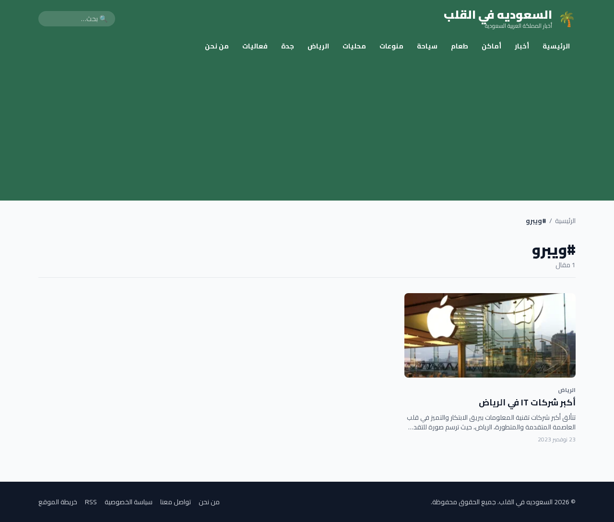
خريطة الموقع (57, 502)
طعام (459, 46)
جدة (287, 46)
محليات (354, 46)
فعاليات (255, 46)
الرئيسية (556, 46)
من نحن (217, 46)
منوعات (391, 46)
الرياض (318, 46)
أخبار (522, 46)
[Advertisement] (307, 128)
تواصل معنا (175, 502)
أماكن (491, 46)
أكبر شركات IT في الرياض (527, 402)
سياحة (427, 46)
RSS (91, 502)
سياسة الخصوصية (129, 502)
